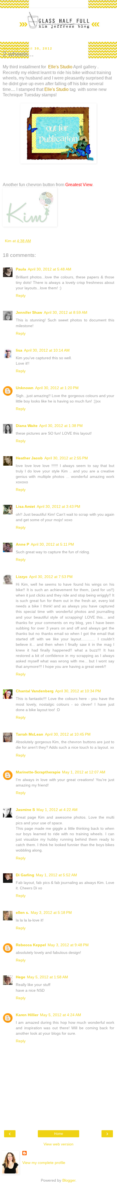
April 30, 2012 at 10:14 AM (47, 350)
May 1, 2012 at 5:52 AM (56, 875)
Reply (21, 295)
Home (58, 1134)
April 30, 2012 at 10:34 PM (78, 691)
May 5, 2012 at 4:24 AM (60, 1015)
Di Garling (25, 875)
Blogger (68, 1180)
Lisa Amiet (25, 506)
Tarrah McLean (29, 734)
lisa (19, 350)
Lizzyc (21, 576)
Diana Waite (27, 425)
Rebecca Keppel (31, 945)
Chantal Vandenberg (35, 691)
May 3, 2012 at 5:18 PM (51, 912)
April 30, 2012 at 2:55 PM (66, 458)
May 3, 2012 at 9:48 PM (68, 945)
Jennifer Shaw (29, 312)
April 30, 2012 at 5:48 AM (49, 269)
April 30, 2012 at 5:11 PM (52, 544)
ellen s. (22, 912)
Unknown (24, 388)
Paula (21, 269)
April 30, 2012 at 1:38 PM (61, 425)
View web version (58, 1144)
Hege (20, 977)
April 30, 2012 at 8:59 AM (65, 312)
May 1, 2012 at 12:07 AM (83, 772)
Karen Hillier (27, 1015)
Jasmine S (25, 809)
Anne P (22, 544)
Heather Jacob (29, 458)
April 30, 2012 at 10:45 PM (68, 734)
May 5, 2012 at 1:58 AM (47, 977)
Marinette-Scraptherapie (38, 772)
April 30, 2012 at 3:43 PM (58, 506)
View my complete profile (43, 1162)
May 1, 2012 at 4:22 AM (57, 809)
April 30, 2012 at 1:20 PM (57, 388)
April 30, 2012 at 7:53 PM (51, 576)
